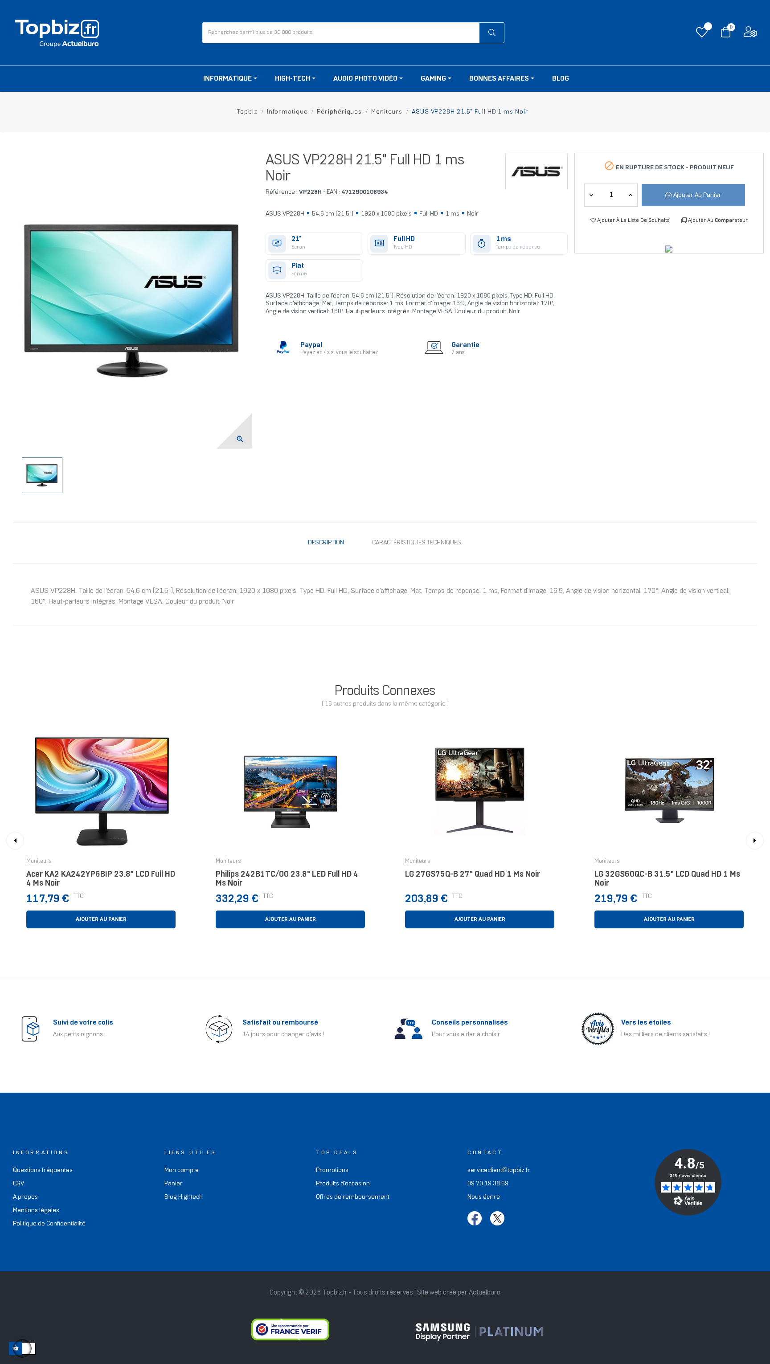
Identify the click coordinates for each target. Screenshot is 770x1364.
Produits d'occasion (343, 1184)
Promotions (332, 1170)
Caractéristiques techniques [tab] (416, 543)
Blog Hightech (183, 1197)
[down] (630, 195)
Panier (173, 1184)
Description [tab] (326, 543)
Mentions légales (36, 1210)
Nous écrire (483, 1197)
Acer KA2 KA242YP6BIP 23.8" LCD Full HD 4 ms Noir (100, 879)
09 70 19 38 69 (487, 1184)
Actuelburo (484, 1293)
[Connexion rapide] (750, 34)
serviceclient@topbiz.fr (498, 1170)
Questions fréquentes (43, 1170)
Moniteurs (39, 861)
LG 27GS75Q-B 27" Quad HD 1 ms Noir (472, 874)
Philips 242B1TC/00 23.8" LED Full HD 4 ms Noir (287, 879)
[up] (591, 195)
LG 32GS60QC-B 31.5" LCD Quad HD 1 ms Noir (667, 879)
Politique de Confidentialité (49, 1224)
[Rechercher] (491, 33)
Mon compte (181, 1170)
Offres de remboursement (352, 1197)
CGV (18, 1184)
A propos (25, 1197)
